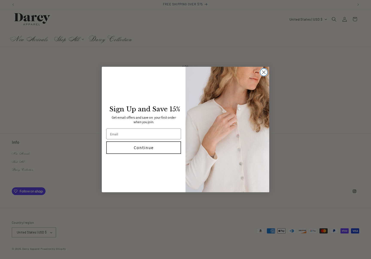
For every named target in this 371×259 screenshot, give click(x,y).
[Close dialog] (264, 72)
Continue (144, 147)
